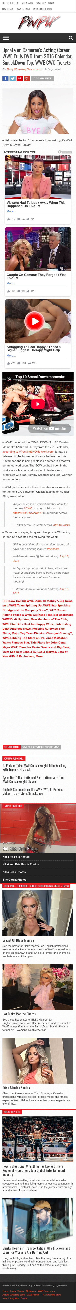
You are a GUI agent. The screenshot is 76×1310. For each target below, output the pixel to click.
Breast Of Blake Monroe (18, 940)
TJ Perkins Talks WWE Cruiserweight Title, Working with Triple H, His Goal (34, 767)
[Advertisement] (38, 699)
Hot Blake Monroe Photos (19, 1014)
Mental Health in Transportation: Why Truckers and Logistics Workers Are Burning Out (36, 1250)
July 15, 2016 (61, 524)
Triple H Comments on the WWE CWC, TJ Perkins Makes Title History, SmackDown (32, 791)
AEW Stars (8, 9)
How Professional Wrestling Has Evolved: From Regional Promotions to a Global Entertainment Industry (33, 1170)
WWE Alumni (23, 9)
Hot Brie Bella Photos (16, 856)
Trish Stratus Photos (16, 1088)
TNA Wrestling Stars (51, 1294)
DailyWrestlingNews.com (23, 69)
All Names (27, 3)
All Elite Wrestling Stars (13, 1294)
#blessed (53, 548)
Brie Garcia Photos (14, 879)
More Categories (42, 9)
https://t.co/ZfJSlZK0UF (27, 512)
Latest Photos (10, 3)
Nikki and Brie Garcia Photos (21, 864)
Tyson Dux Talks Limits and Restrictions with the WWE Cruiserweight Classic (32, 779)
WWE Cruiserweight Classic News (40, 747)
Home (5, 1291)
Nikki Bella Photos (14, 872)
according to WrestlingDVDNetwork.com (28, 451)
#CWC (28, 508)
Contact (24, 1298)
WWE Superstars (45, 3)
